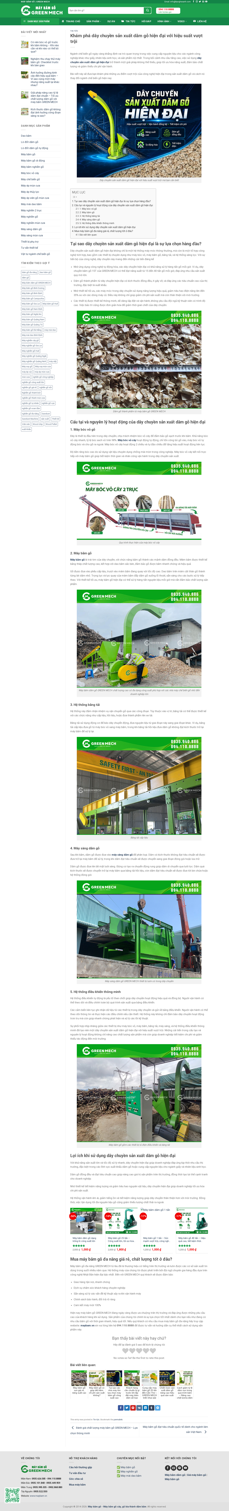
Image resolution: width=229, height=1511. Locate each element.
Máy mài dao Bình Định (32, 335)
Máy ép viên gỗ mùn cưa (35, 197)
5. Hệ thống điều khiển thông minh (97, 223)
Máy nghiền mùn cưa (33, 222)
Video (181, 21)
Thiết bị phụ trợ (29, 241)
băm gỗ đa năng (29, 272)
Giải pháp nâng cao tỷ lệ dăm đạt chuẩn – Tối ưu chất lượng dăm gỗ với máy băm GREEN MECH (44, 97)
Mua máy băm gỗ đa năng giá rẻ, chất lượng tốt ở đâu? (103, 231)
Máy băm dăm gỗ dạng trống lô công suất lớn (84, 1240)
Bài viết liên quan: (88, 235)
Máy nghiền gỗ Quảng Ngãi (34, 356)
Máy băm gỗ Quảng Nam (33, 319)
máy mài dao (50, 330)
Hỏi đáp (146, 21)
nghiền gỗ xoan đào (31, 408)
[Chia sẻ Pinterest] (133, 1408)
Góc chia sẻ (76, 1478)
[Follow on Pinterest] (179, 1468)
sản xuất (45, 419)
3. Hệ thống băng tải (90, 216)
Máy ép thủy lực (30, 191)
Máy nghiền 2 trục (31, 210)
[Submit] (147, 10)
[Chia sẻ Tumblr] (151, 1408)
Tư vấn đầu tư (77, 1473)
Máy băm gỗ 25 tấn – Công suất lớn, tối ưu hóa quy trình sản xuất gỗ (121, 1240)
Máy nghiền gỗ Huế (30, 351)
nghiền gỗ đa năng (30, 414)
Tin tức (74, 31)
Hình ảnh (163, 21)
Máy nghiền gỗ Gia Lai (32, 345)
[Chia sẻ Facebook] (121, 1408)
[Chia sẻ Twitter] (127, 1408)
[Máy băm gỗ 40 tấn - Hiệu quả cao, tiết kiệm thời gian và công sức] (192, 1221)
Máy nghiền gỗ (29, 216)
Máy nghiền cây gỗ (30, 340)
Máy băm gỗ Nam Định (32, 309)
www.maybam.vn (38, 1496)
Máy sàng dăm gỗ (31, 229)
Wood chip (38, 424)
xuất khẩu (26, 429)
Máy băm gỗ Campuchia (33, 298)
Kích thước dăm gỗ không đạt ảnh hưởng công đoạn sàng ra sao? (46, 112)
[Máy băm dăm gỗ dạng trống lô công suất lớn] (86, 1221)
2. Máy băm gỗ (87, 212)
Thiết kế (55, 419)
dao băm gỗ (45, 272)
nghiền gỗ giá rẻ (29, 387)
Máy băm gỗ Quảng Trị (32, 324)
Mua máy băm (77, 1484)
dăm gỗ (25, 277)
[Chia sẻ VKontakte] (139, 1408)
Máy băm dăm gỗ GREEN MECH (36, 283)
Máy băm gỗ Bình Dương (33, 288)
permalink (118, 1419)
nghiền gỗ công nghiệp (43, 377)
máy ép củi (27, 372)
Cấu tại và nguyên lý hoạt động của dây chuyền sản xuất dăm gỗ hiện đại (113, 205)
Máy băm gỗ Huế (50, 304)
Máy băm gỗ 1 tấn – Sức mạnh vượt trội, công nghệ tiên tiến (156, 1240)
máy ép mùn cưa (42, 372)
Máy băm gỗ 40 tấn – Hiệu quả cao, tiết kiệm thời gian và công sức (191, 1240)
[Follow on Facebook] (194, 2)
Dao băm (26, 135)
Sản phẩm (92, 21)
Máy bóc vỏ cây (30, 173)
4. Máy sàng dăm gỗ (90, 219)
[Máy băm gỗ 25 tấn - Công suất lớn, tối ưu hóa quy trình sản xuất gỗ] (122, 1221)
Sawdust (46, 414)
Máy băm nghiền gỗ (32, 166)
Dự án (111, 21)
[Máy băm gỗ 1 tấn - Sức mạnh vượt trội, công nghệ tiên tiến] (157, 1221)
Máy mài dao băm (31, 204)
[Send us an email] (203, 2)
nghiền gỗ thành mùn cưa (33, 398)
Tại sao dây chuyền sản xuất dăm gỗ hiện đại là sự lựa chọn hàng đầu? (112, 201)
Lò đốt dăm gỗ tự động (34, 148)
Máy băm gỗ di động (33, 160)
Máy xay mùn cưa (43, 366)
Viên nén (26, 424)
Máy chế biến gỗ (30, 179)
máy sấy (52, 361)
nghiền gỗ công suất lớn (33, 382)
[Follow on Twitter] (200, 2)
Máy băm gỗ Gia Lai (31, 304)
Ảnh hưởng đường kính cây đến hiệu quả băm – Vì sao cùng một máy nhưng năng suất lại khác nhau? (45, 79)
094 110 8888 (166, 9)
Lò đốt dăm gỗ (29, 142)
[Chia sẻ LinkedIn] (145, 1408)
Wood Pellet (51, 424)
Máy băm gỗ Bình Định (32, 293)
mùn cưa (26, 377)
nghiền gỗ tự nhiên (30, 403)
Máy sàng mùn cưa (32, 235)
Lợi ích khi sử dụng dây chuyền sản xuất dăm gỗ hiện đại (105, 227)
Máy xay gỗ (27, 366)
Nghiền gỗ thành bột (31, 393)
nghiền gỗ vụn (48, 403)
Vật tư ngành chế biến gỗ (35, 254)
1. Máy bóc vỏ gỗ (88, 209)
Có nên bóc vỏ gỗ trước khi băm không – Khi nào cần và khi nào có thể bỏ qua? (45, 47)
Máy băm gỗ (28, 154)
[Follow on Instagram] (197, 2)
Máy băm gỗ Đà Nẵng (31, 330)
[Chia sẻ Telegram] (157, 1408)
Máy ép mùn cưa (30, 185)
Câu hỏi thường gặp (80, 1467)
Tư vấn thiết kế (29, 247)
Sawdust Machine (30, 419)
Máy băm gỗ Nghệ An (31, 314)
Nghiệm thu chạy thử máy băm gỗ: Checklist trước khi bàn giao (45, 62)
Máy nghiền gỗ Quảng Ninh (34, 361)
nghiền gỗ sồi (45, 387)
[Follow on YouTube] (206, 2)
